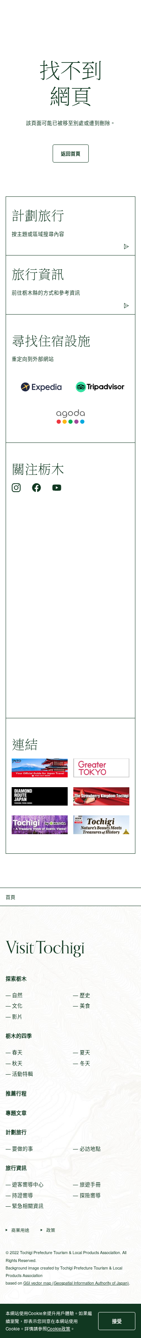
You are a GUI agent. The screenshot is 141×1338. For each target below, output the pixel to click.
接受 (117, 1321)
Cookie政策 (58, 1329)
